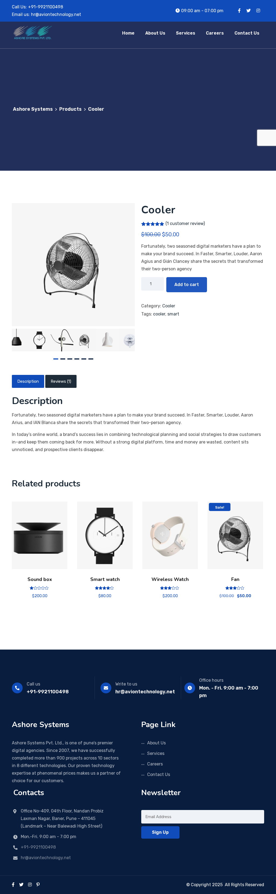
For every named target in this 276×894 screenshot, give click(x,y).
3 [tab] (69, 358)
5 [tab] (83, 358)
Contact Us (246, 33)
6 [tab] (90, 358)
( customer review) (185, 223)
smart (173, 314)
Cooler (168, 305)
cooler (159, 314)
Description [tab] (28, 381)
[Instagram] (30, 884)
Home (128, 33)
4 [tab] (76, 358)
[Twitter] (21, 884)
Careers (215, 33)
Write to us (126, 684)
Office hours (211, 680)
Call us (33, 684)
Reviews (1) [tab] (61, 381)
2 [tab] (62, 358)
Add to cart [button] (40, 537)
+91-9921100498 (45, 6)
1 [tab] (55, 358)
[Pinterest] (38, 884)
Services (185, 33)
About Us (155, 33)
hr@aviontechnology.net (56, 14)
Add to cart (186, 284)
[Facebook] (13, 884)
